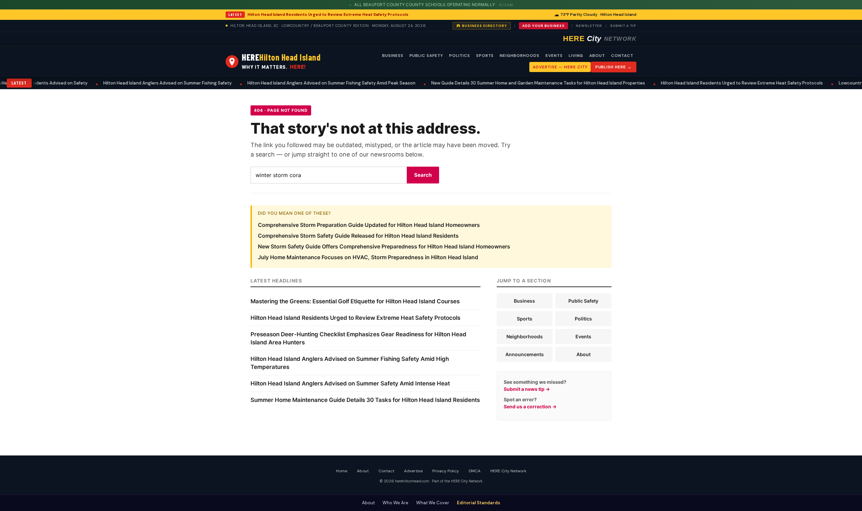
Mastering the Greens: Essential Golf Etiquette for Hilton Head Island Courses (355, 301)
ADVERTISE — (560, 67)
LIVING (576, 55)
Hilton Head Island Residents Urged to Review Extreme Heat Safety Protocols (327, 14)
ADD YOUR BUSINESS (543, 26)
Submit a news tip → (527, 389)
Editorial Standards (478, 503)
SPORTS (485, 55)
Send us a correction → (530, 406)
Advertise (413, 471)
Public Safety (583, 301)
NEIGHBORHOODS (519, 55)
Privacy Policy (445, 471)
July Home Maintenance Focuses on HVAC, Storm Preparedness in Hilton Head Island (368, 257)
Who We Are (395, 503)
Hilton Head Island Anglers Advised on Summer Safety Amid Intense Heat (350, 383)
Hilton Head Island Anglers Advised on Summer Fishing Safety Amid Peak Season (291, 83)
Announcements (524, 354)
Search (423, 175)
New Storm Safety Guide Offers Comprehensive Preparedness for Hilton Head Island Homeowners (384, 246)
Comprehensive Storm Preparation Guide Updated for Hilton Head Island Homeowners (369, 225)
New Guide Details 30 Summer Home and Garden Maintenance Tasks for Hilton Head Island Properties (498, 83)
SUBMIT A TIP (623, 26)
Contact (386, 471)
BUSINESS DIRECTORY (484, 26)
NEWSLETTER (589, 26)
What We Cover (432, 503)
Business (524, 301)
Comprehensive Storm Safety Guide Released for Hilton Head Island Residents (358, 235)
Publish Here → (613, 67)
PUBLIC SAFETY (426, 55)
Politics (583, 318)
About (583, 354)
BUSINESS (392, 55)
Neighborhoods (524, 336)
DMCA (474, 471)
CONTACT (622, 55)
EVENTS (554, 55)
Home (341, 471)
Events (583, 336)
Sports (524, 318)
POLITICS (459, 55)
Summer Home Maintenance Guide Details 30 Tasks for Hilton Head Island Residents (365, 400)
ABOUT (597, 55)
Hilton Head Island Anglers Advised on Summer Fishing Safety (127, 83)
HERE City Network (508, 471)
